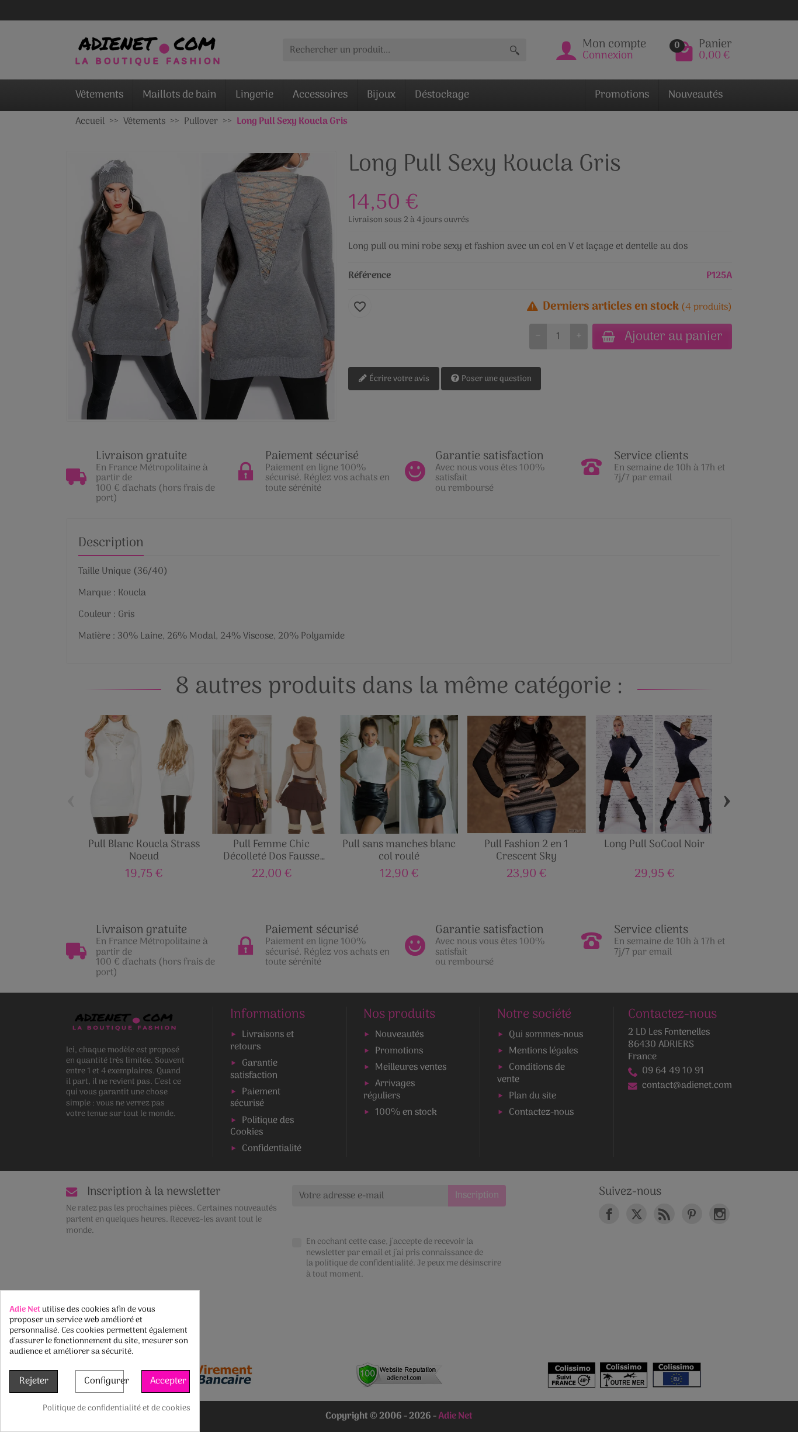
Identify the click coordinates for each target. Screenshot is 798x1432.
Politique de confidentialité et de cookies (116, 1408)
